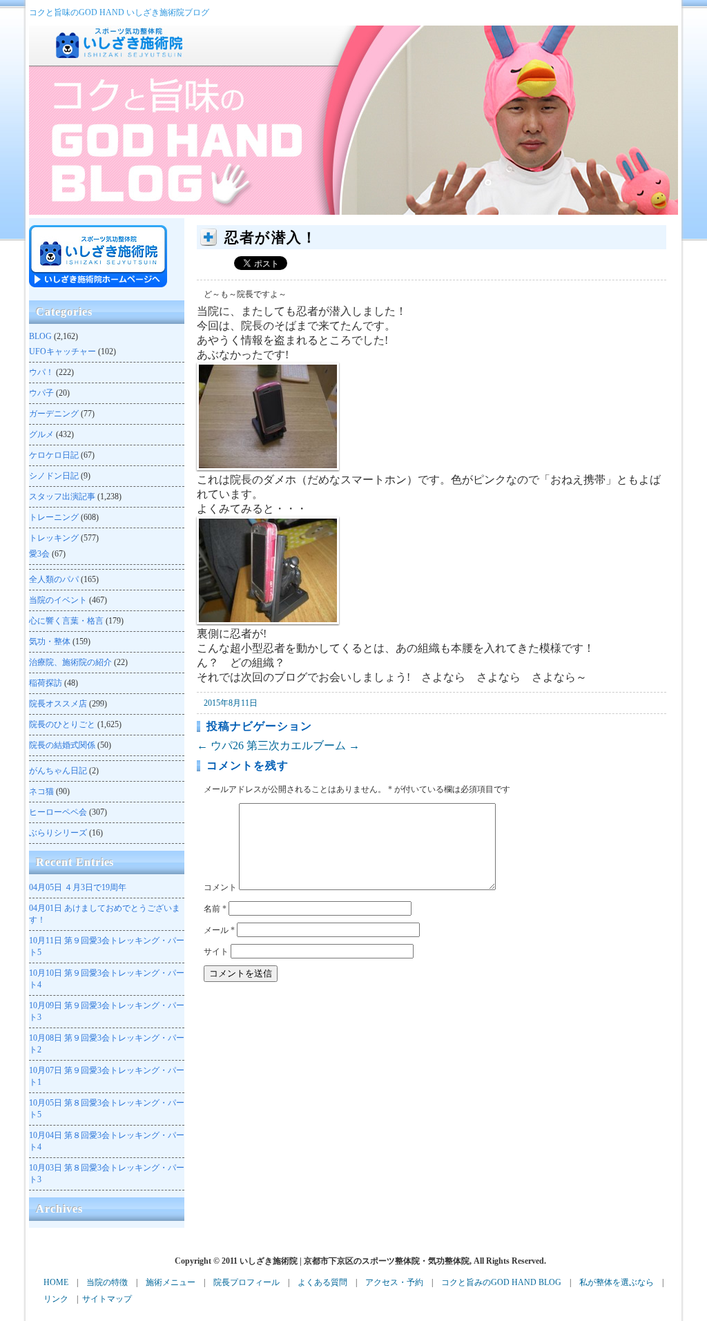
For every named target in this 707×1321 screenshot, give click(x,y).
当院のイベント (58, 600)
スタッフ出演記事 (62, 496)
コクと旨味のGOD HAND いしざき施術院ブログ (119, 12)
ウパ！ (41, 372)
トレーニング (54, 517)
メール (219, 930)
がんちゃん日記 (58, 770)
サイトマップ (107, 1299)
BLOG (40, 336)
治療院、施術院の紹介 (70, 662)
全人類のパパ (54, 579)
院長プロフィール (246, 1282)
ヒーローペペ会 (58, 812)
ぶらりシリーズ (58, 833)
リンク (55, 1299)
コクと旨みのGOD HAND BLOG (501, 1282)
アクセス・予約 (394, 1282)
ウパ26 (220, 745)
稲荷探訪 (45, 683)
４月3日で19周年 (77, 887)
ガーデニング (54, 413)
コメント (220, 887)
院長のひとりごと (62, 724)
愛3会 (39, 554)
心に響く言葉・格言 (66, 621)
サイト (216, 951)
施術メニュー (170, 1282)
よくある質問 (322, 1282)
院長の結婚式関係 (62, 745)
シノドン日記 (54, 476)
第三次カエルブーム (303, 745)
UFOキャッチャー (62, 351)
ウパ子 (41, 393)
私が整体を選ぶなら (616, 1282)
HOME (55, 1282)
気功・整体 (49, 641)
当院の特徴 (107, 1282)
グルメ (41, 434)
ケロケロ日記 (54, 455)
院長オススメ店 (58, 703)
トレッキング (54, 538)
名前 (215, 909)
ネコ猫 (41, 791)
